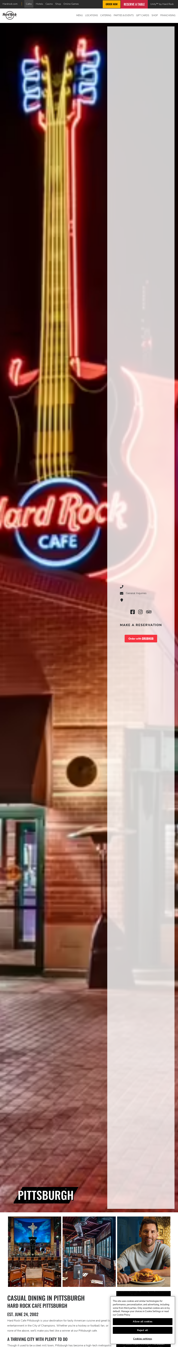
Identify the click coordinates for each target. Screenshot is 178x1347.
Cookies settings (142, 1338)
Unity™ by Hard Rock (162, 4)
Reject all (142, 1330)
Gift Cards (142, 15)
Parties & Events (124, 15)
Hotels (39, 4)
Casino (49, 4)
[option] (34, 1252)
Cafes (29, 4)
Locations (91, 15)
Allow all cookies (142, 1321)
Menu (79, 15)
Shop (58, 4)
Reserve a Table (134, 4)
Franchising (167, 15)
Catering (105, 15)
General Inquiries (136, 593)
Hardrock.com (10, 4)
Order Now (112, 4)
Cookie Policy (123, 1314)
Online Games (71, 4)
